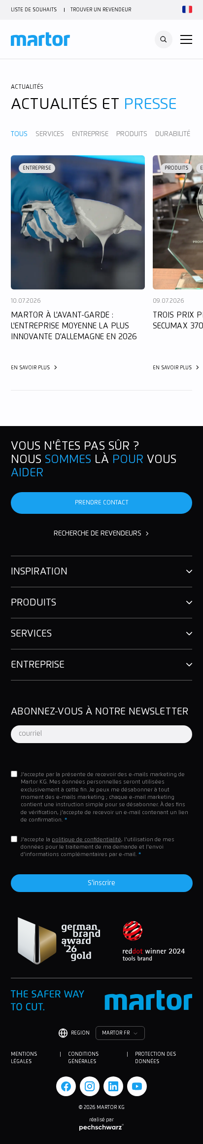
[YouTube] (137, 1086)
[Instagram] (90, 1086)
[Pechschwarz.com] (101, 1127)
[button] (186, 39)
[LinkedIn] (113, 1086)
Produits (131, 134)
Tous (19, 134)
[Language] (185, 10)
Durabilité (172, 134)
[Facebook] (66, 1086)
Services (49, 134)
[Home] (40, 39)
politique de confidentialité (86, 839)
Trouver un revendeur (100, 9)
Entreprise (90, 134)
